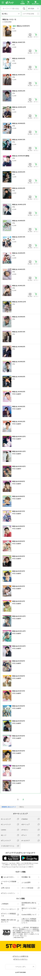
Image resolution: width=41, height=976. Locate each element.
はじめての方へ (9, 877)
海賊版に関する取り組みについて (8, 921)
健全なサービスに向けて (29, 909)
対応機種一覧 (26, 877)
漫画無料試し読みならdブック (9, 806)
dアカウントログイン (8, 893)
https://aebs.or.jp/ (19, 937)
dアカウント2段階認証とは (8, 914)
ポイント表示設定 (27, 888)
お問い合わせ (5, 888)
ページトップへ (20, 967)
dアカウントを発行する (20, 956)
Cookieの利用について (29, 914)
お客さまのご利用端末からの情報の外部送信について (29, 921)
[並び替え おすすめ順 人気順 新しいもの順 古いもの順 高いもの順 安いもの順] (11, 14)
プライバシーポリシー (8, 909)
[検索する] (24, 8)
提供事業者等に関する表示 (29, 904)
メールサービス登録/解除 (8, 882)
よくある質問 (26, 882)
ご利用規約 (4, 904)
